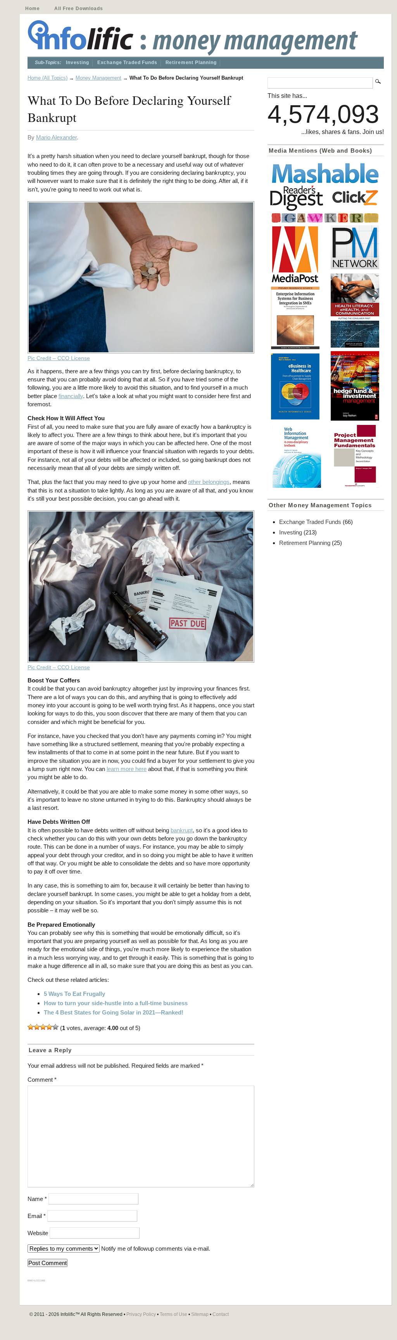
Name (37, 1199)
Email (37, 1216)
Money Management (98, 78)
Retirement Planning (191, 62)
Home (32, 8)
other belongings (209, 482)
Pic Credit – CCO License (59, 358)
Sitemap (200, 1314)
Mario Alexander (56, 137)
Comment (42, 1079)
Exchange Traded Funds (127, 62)
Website (38, 1233)
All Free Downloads (78, 8)
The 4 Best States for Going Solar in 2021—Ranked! (113, 1012)
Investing (77, 62)
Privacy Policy (141, 1314)
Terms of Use (173, 1314)
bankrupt (182, 830)
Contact (220, 1314)
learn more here (127, 769)
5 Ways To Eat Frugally (74, 993)
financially (71, 396)
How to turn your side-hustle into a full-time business (116, 1003)
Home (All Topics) (47, 78)
